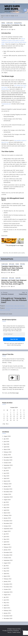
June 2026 (6, 441)
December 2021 (8, 584)
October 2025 (7, 462)
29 (10, 420)
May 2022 (6, 571)
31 (17, 420)
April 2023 (6, 541)
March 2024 (7, 513)
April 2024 (6, 510)
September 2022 (8, 560)
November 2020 (8, 618)
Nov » (7, 424)
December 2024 (8, 489)
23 (14, 418)
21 (7, 418)
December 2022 (8, 552)
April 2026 (6, 446)
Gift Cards (11, 264)
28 (7, 420)
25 (20, 418)
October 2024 (7, 494)
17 (17, 416)
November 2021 (8, 586)
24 (17, 418)
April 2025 (6, 478)
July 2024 (6, 502)
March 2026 (7, 449)
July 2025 (6, 470)
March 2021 (7, 608)
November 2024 (8, 491)
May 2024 (6, 507)
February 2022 (7, 579)
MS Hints (22, 264)
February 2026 (7, 452)
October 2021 (7, 589)
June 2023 (6, 536)
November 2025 (8, 460)
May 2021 (6, 602)
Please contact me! (14, 387)
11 (20, 414)
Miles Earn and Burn (12, 7)
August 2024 (7, 499)
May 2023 (6, 539)
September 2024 (8, 497)
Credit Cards (9, 22)
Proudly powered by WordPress (11, 630)
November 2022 (8, 555)
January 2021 (7, 613)
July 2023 (6, 534)
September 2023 (8, 528)
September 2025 (8, 465)
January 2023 (7, 549)
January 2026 (7, 454)
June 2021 (6, 600)
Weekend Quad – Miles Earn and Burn (15, 305)
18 (20, 416)
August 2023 (7, 531)
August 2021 (7, 594)
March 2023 (7, 544)
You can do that (16, 389)
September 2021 (8, 592)
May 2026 (6, 444)
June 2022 (6, 568)
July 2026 (6, 439)
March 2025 (7, 481)
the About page (14, 393)
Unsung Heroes (18, 22)
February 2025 (7, 483)
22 (10, 418)
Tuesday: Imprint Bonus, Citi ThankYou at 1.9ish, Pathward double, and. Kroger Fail (12, 268)
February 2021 (7, 610)
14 (7, 416)
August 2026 (7, 436)
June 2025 (6, 473)
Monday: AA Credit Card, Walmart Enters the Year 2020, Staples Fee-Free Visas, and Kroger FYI (13, 282)
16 (14, 416)
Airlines (3, 22)
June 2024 (6, 505)
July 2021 (6, 597)
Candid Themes (16, 632)
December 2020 (8, 615)
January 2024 (7, 518)
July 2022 (6, 565)
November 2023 (8, 523)
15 (10, 416)
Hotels (17, 264)
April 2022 (6, 573)
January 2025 (7, 486)
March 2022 (7, 576)
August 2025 (7, 468)
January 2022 (7, 581)
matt (14, 29)
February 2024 (7, 515)
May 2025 (6, 476)
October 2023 (7, 526)
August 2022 (7, 563)
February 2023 (7, 547)
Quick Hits (18, 277)
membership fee (6, 103)
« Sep (3, 424)
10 (17, 414)
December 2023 (8, 520)
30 (14, 420)
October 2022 (7, 557)
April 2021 (6, 605)
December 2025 (8, 457)
